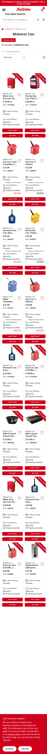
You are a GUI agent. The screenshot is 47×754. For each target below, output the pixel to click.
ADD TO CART (12, 130)
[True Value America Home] (23, 9)
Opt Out (25, 749)
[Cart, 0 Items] (42, 10)
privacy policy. (14, 734)
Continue (9, 749)
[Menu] (4, 9)
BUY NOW (13, 135)
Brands (9, 29)
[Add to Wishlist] (20, 95)
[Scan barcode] (43, 20)
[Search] (38, 19)
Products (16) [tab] (8, 40)
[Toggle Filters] (43, 57)
